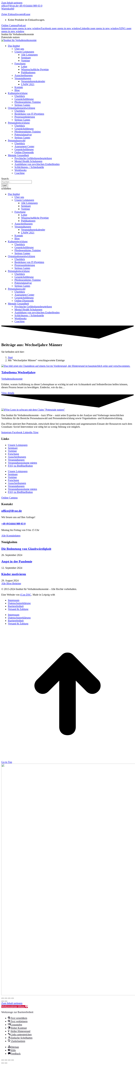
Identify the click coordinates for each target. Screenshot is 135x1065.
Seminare (13, 448)
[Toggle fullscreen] (9, 1060)
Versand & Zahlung (18, 609)
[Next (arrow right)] (6, 1063)
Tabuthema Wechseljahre (18, 372)
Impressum (13, 600)
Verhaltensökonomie (12, 378)
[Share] (6, 1060)
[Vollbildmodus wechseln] (6, 998)
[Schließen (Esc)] (12, 998)
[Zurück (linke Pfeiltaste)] (2, 1001)
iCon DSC (25, 594)
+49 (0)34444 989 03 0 (30, 5)
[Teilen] (9, 998)
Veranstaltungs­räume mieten (22, 462)
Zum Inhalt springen (11, 2)
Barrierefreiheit (16, 606)
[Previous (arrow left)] (2, 1063)
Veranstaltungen (16, 459)
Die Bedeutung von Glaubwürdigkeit (26, 549)
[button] (67, 188)
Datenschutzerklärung (19, 603)
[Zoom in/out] (12, 1060)
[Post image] (65, 366)
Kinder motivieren (13, 574)
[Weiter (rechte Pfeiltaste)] (6, 1001)
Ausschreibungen (17, 456)
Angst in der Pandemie (16, 561)
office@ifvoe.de (9, 5)
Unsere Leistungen (17, 445)
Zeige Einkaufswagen (12, 14)
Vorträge (12, 451)
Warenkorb (7, 8)
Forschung (13, 454)
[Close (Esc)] (2, 1060)
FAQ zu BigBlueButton (20, 465)
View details (7, 393)
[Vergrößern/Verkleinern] (2, 998)
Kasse (27, 14)
